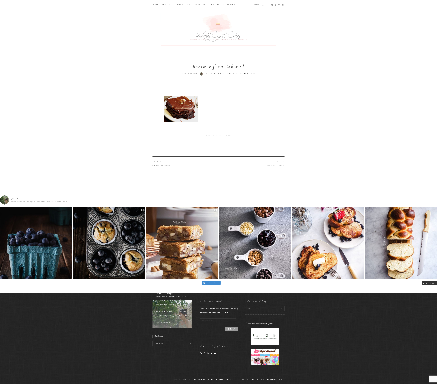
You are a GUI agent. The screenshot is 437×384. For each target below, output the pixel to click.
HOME (155, 4)
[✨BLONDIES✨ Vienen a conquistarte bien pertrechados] (182, 243)
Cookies (281, 379)
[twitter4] (275, 5)
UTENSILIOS (199, 4)
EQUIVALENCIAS (216, 4)
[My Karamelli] (265, 357)
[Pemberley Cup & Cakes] (218, 29)
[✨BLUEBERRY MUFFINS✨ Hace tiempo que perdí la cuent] (109, 243)
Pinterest (227, 135)
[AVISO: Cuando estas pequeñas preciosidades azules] (36, 243)
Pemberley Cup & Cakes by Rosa (220, 74)
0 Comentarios (247, 74)
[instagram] (200, 353)
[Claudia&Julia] (265, 336)
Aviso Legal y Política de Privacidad (260, 379)
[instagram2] (272, 5)
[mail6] (283, 5)
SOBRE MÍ (231, 4)
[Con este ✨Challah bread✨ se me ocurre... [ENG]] (401, 243)
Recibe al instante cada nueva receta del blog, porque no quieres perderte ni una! (219, 310)
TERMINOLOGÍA (183, 4)
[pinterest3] (279, 5)
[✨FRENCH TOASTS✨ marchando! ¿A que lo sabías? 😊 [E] (328, 243)
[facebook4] (268, 5)
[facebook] (204, 353)
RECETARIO (167, 4)
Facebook (217, 135)
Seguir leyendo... (163, 323)
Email (208, 135)
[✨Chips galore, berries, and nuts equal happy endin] (255, 243)
